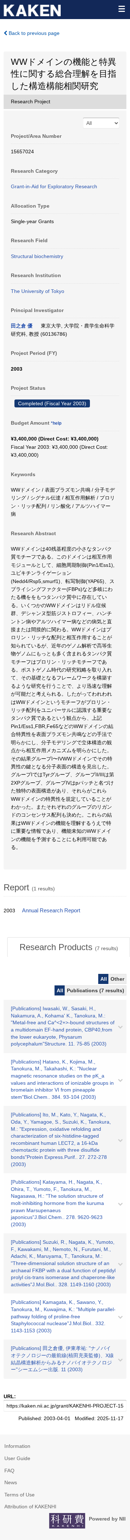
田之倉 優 (21, 326)
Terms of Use (19, 1495)
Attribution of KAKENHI (30, 1506)
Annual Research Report (51, 910)
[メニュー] (121, 9)
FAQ (9, 1470)
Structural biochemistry (37, 256)
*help (56, 423)
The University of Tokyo (37, 291)
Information (17, 1446)
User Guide (17, 1458)
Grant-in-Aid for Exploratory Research (54, 186)
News (10, 1482)
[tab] (68, 947)
